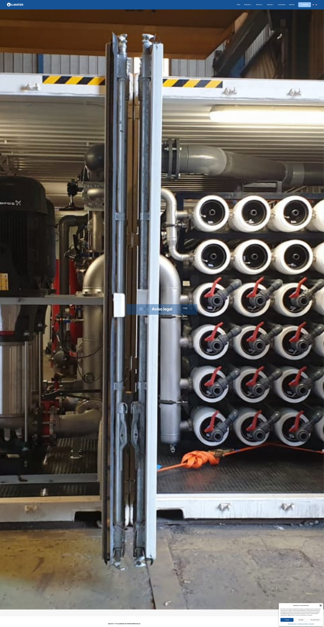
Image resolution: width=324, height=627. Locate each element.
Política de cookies (292, 623)
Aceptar (287, 620)
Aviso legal (311, 623)
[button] (320, 605)
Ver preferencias (314, 620)
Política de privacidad (303, 623)
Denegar (301, 620)
